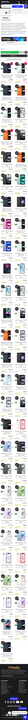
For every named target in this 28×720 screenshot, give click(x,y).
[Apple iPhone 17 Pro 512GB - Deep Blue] (7, 202)
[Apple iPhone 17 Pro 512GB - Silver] (21, 224)
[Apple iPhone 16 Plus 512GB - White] (7, 402)
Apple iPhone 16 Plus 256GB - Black (21, 387)
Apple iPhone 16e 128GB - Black (7, 187)
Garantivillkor (4, 685)
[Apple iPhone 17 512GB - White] (21, 513)
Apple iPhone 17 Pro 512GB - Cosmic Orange (21, 165)
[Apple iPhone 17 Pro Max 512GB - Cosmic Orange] (7, 335)
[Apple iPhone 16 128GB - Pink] (7, 224)
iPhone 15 (3, 34)
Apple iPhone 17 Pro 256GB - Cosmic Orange (21, 98)
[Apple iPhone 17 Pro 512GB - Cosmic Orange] (21, 157)
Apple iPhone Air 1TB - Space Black (7, 432)
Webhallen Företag (23, 689)
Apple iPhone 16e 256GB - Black (21, 142)
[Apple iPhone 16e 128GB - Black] (7, 179)
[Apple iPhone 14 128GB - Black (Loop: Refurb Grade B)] (7, 313)
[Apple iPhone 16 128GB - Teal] (21, 179)
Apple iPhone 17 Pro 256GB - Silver (7, 120)
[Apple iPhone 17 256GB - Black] (7, 469)
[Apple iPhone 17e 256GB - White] (7, 602)
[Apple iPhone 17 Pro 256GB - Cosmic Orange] (21, 90)
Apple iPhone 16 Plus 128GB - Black (21, 454)
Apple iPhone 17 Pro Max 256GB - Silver (21, 76)
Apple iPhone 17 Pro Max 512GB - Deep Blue (7, 365)
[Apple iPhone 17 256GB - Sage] (21, 491)
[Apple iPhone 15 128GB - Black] (21, 291)
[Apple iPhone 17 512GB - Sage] (7, 580)
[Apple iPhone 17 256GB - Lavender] (7, 513)
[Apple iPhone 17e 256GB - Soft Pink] (21, 558)
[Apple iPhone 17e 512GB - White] (7, 558)
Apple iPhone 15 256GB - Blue (21, 276)
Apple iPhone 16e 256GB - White (21, 410)
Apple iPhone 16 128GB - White (21, 343)
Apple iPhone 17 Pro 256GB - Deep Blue (7, 98)
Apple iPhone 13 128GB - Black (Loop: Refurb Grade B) (7, 277)
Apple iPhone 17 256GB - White (7, 499)
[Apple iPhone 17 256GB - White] (7, 491)
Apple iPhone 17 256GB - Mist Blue (7, 454)
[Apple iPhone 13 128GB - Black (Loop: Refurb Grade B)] (7, 268)
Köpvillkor (3, 682)
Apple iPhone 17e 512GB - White (7, 565)
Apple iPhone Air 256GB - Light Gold (21, 588)
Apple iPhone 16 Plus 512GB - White (7, 410)
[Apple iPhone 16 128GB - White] (21, 335)
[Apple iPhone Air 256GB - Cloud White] (7, 536)
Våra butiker (21, 682)
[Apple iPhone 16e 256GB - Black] (21, 135)
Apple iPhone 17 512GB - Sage (7, 588)
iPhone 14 (10, 34)
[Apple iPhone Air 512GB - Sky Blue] (7, 380)
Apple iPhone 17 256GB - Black (7, 476)
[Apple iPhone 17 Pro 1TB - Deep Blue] (21, 625)
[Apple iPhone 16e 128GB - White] (21, 313)
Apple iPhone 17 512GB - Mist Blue (21, 543)
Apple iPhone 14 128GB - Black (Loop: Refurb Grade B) (7, 321)
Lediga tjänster (22, 686)
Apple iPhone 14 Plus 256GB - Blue (7, 632)
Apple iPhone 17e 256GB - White (7, 610)
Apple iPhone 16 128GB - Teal (21, 187)
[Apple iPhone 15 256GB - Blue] (21, 268)
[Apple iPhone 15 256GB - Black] (21, 113)
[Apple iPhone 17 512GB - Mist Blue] (21, 536)
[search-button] (25, 6)
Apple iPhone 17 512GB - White (21, 521)
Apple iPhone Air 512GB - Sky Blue (7, 387)
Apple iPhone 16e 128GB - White (21, 320)
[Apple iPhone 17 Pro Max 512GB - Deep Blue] (7, 358)
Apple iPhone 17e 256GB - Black (21, 209)
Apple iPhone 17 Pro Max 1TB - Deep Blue (7, 654)
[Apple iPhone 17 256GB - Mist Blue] (7, 447)
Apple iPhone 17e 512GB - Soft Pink (21, 432)
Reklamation (3, 688)
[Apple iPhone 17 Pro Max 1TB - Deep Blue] (7, 647)
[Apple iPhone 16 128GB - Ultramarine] (7, 246)
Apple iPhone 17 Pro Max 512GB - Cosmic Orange (7, 343)
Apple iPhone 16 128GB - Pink (7, 231)
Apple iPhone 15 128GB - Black (21, 298)
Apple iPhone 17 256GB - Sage (21, 499)
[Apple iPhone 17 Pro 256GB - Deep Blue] (7, 90)
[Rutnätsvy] (26, 52)
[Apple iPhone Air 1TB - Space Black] (7, 424)
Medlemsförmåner (22, 692)
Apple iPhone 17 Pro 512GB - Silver (21, 231)
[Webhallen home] (5, 1)
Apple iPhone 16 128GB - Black (7, 165)
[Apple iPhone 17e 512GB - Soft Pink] (21, 424)
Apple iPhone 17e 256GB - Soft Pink (21, 565)
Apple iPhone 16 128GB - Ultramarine (7, 254)
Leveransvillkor (4, 683)
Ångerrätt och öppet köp (6, 686)
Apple (2, 15)
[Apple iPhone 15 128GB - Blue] (7, 291)
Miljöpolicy (21, 685)
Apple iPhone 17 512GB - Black (21, 476)
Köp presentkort (22, 690)
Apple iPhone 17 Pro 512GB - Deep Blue (7, 209)
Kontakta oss (14, 698)
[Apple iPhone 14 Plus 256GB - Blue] (7, 625)
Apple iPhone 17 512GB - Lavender (21, 610)
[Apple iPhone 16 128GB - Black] (7, 157)
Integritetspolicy (4, 690)
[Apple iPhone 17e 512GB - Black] (21, 358)
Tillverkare (21, 688)
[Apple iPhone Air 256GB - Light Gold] (21, 580)
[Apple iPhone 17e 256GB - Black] (21, 202)
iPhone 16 (23, 33)
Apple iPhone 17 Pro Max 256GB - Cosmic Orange (7, 142)
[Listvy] (21, 52)
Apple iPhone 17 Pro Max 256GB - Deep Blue (7, 76)
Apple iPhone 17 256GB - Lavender (7, 521)
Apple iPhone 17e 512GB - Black (21, 365)
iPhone (6, 15)
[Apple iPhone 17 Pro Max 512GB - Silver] (21, 246)
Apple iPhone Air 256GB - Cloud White (7, 543)
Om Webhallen (22, 683)
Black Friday (3, 693)
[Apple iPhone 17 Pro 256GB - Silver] (7, 113)
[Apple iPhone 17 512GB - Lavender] (21, 602)
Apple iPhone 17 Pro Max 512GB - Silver (21, 254)
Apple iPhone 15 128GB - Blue (7, 298)
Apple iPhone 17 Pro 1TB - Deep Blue (21, 632)
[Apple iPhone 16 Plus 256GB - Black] (21, 380)
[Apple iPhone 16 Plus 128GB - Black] (21, 447)
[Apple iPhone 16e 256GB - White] (21, 402)
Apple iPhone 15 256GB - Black (21, 120)
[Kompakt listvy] (23, 52)
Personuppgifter (4, 689)
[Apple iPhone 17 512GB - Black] (21, 469)
